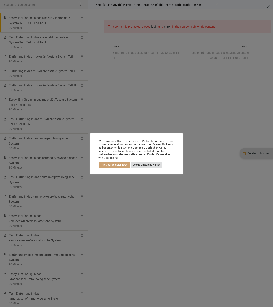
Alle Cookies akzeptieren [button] (114, 164)
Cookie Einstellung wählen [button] (146, 164)
